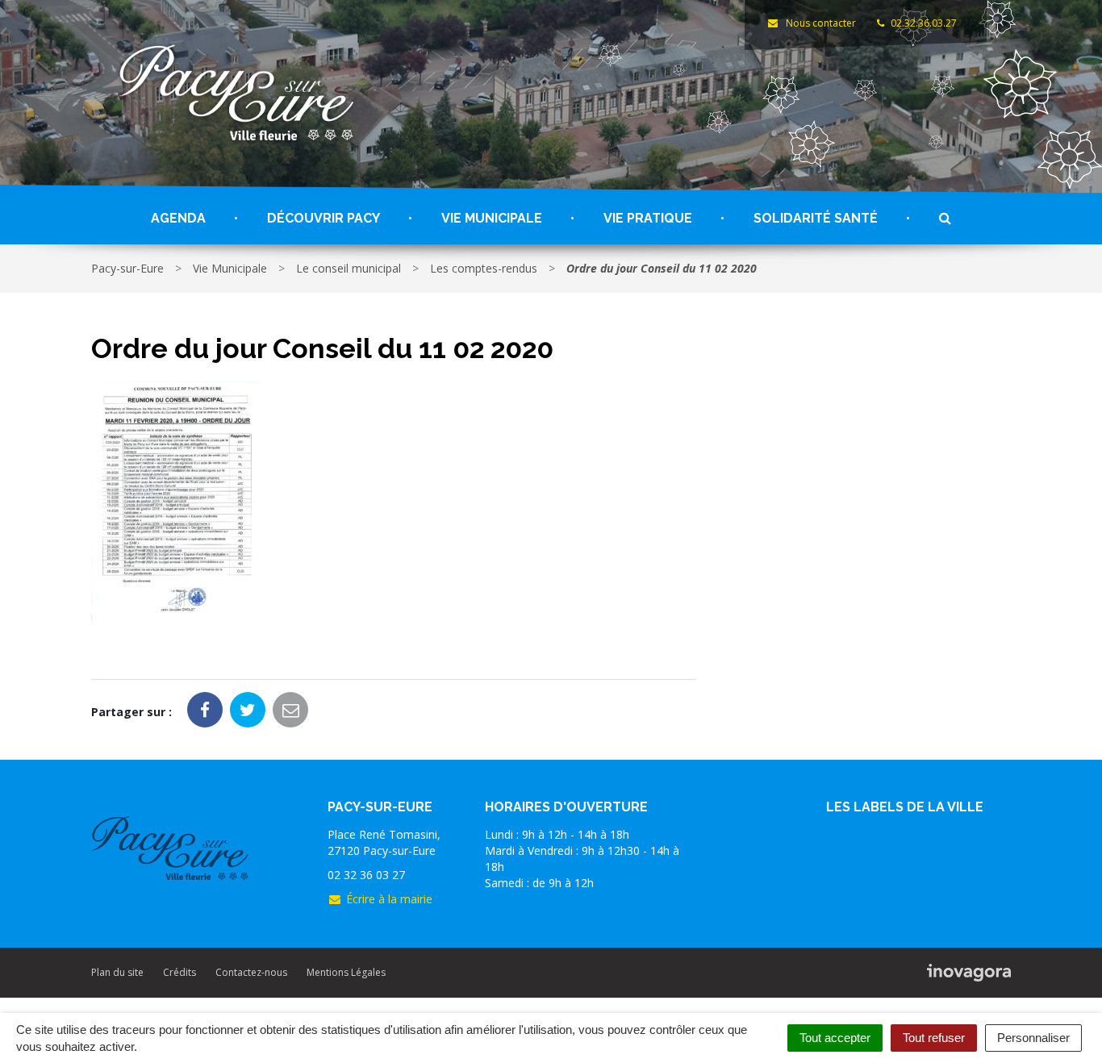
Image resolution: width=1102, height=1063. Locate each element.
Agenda (178, 218)
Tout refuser (934, 1037)
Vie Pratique (647, 218)
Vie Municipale (491, 218)
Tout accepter (834, 1037)
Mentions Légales (346, 972)
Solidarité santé (815, 218)
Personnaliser (1033, 1037)
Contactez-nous (251, 972)
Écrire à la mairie (389, 899)
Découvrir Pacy (323, 218)
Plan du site (117, 972)
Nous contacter (819, 23)
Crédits (179, 972)
